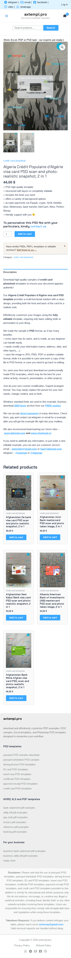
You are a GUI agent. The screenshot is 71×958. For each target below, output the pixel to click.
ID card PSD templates (15, 769)
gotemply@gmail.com (24, 449)
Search (51, 27)
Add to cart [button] (16, 537)
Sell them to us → (27, 250)
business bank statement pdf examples (24, 851)
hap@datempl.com (51, 449)
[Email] (35, 951)
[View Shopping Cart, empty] (65, 16)
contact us (38, 226)
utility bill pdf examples (15, 812)
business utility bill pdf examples (20, 856)
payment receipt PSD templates (20, 783)
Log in (64, 4)
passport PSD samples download (21, 755)
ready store (9, 860)
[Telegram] (30, 951)
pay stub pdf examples (15, 817)
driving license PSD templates (19, 764)
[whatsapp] (25, 951)
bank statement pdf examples (19, 807)
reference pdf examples (16, 827)
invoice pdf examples (14, 822)
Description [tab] (10, 272)
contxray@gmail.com (51, 924)
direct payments (29, 413)
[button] (62, 47)
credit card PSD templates (17, 788)
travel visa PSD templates (17, 774)
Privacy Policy (22, 945)
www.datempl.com (14, 433)
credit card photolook (14, 160)
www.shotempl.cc (41, 433)
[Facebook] (40, 951)
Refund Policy (43, 945)
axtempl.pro (35, 14)
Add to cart (25, 233)
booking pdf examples (15, 831)
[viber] (45, 951)
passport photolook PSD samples (21, 759)
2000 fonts (20, 405)
